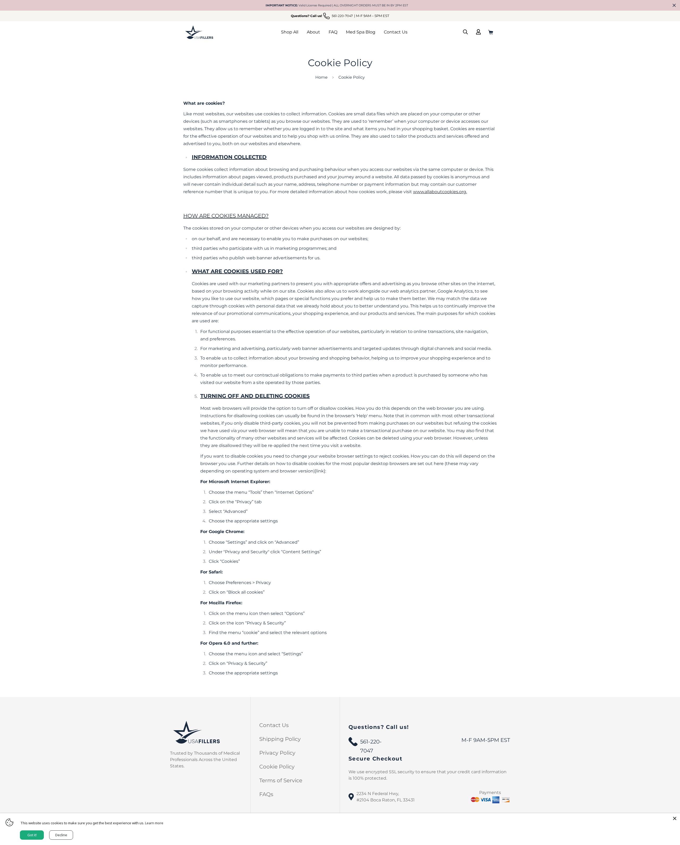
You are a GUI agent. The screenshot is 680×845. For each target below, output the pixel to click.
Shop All (289, 32)
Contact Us (395, 32)
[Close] (674, 818)
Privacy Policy (277, 753)
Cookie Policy (277, 766)
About (313, 32)
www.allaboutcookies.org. (440, 191)
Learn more (154, 823)
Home (321, 77)
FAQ (333, 32)
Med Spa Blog (360, 32)
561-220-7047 (371, 742)
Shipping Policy (280, 739)
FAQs (266, 794)
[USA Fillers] (199, 32)
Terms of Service (280, 780)
